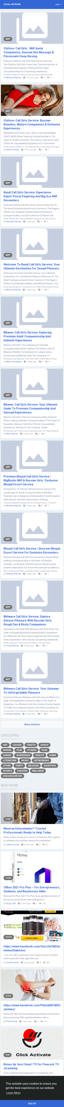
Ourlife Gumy (12, 962)
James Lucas (12, 844)
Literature (9, 760)
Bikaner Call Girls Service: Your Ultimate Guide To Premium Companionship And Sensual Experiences (30, 408)
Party (19, 765)
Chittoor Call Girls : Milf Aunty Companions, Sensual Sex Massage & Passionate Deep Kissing (29, 52)
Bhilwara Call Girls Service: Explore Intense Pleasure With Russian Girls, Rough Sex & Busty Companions (28, 620)
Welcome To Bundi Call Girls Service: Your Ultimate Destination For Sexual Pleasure (32, 266)
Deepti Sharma (13, 714)
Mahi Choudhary (14, 361)
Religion (33, 765)
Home (52, 755)
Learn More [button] (13, 1092)
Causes (17, 744)
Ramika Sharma (13, 221)
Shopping (50, 765)
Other (6, 765)
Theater (22, 770)
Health (39, 755)
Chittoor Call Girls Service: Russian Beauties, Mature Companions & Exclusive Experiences (32, 124)
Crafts (31, 744)
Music (25, 760)
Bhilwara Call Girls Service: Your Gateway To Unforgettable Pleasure (31, 690)
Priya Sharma (12, 646)
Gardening (23, 755)
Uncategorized (12, 776)
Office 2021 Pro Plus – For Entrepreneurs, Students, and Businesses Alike (32, 889)
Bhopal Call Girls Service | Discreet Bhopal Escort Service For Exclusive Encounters (32, 550)
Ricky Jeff (11, 903)
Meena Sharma (13, 290)
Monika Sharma (13, 77)
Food (44, 750)
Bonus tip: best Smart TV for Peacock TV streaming (31, 1066)
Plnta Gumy (11, 1021)
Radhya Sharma (13, 574)
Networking (41, 760)
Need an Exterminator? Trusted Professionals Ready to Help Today (27, 830)
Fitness (31, 750)
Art (8, 39)
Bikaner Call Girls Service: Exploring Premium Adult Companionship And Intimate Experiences (28, 336)
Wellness (38, 770)
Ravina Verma (12, 149)
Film (19, 750)
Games (7, 755)
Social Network (12, 4)
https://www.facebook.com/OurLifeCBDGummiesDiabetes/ (32, 948)
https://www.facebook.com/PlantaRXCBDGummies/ (32, 1007)
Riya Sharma (12, 434)
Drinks (7, 750)
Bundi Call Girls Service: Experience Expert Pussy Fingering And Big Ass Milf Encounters (30, 196)
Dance (44, 744)
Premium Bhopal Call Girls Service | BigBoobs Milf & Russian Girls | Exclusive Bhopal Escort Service (31, 480)
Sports (7, 770)
